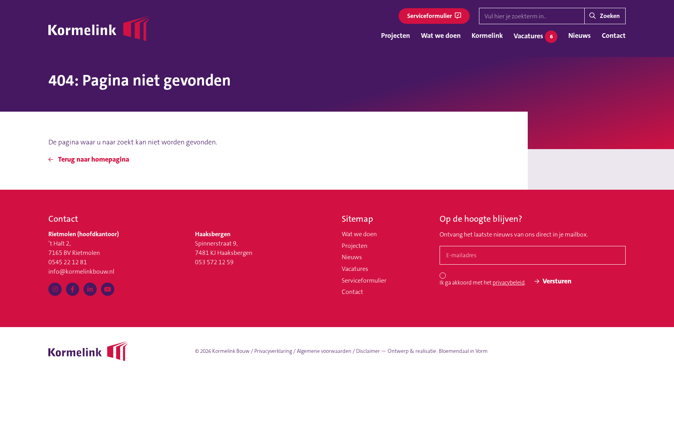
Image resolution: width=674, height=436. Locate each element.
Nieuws (579, 35)
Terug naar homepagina (93, 159)
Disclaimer (368, 351)
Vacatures (533, 36)
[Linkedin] (90, 289)
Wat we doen (441, 35)
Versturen (557, 281)
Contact (614, 35)
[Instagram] (55, 289)
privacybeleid (509, 283)
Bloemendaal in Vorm (463, 351)
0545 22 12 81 (67, 262)
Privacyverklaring (273, 351)
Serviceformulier (430, 16)
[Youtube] (107, 289)
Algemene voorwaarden (324, 351)
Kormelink (487, 35)
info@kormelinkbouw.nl (81, 271)
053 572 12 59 (214, 262)
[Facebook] (72, 289)
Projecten (395, 35)
